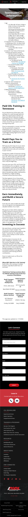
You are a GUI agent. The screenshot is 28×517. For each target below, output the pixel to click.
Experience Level (6, 338)
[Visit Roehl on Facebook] (4, 479)
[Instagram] (8, 479)
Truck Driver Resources (9, 444)
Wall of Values (7, 458)
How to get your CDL (9, 430)
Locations (6, 454)
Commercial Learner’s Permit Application (16, 87)
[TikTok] (12, 479)
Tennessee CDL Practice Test (18, 79)
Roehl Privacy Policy (7, 509)
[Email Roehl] (17, 400)
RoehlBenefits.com (8, 442)
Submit (14, 385)
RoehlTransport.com (7, 512)
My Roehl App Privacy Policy (7, 505)
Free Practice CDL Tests (9, 428)
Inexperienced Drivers (9, 418)
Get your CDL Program (9, 426)
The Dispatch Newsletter (10, 475)
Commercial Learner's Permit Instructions (14, 434)
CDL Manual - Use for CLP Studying (18, 62)
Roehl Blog (6, 473)
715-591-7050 (14, 496)
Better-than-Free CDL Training (11, 432)
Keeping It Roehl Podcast (10, 470)
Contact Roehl (7, 468)
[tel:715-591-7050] (11, 400)
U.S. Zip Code (5, 375)
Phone (4, 368)
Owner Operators (8, 416)
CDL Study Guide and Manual (17, 71)
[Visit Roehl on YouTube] (16, 479)
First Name (5, 346)
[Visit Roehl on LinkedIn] (20, 479)
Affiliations (6, 461)
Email (3, 360)
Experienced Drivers (9, 414)
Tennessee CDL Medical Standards (18, 101)
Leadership (6, 456)
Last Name (5, 353)
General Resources (8, 446)
